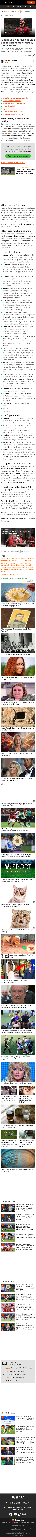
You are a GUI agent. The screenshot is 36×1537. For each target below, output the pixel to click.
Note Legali (14, 1528)
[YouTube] (15, 1515)
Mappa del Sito (28, 1507)
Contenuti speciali (9, 1507)
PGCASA (32, 1522)
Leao (20, 219)
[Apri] (2, 2)
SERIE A (12, 15)
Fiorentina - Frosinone (17, 1371)
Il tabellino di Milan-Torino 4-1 (13, 114)
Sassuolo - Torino (20, 1374)
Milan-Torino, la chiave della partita (15, 98)
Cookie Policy (27, 1528)
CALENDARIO (18, 7)
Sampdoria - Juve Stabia (17, 1377)
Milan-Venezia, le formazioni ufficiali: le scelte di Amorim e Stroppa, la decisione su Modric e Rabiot (17, 570)
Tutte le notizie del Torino (10, 574)
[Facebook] (10, 1515)
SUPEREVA (21, 1525)
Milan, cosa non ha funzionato (14, 103)
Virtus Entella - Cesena (10, 1380)
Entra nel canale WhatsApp (19, 156)
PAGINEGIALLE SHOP (24, 1522)
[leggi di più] (33, 61)
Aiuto (24, 1529)
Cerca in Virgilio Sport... (16, 1502)
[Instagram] (24, 1515)
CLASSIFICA (29, 7)
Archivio (21, 1509)
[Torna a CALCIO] (2, 7)
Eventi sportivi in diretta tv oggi (21, 1368)
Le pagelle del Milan (10, 106)
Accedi (31, 2)
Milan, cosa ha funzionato (12, 101)
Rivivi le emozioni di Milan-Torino (13, 163)
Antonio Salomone (11, 61)
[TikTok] (19, 1515)
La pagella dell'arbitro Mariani (13, 112)
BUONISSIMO (15, 1525)
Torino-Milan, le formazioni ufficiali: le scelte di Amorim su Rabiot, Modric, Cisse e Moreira (17, 560)
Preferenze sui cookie (16, 1529)
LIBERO (3, 1522)
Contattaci (19, 1507)
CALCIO (6, 15)
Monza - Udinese (8, 1374)
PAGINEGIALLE (14, 1522)
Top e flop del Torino (10, 109)
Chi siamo (7, 1528)
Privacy (20, 1528)
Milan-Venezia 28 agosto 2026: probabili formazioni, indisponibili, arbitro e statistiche (17, 564)
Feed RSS (14, 1509)
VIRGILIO (8, 1522)
